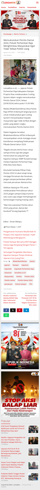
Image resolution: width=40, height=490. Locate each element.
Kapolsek (8, 269)
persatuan (8, 284)
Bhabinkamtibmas (20, 261)
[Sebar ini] (6, 310)
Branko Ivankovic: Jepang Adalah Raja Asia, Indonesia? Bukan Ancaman (10, 298)
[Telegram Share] (26, 310)
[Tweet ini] (13, 310)
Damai (32, 261)
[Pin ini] (19, 310)
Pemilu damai (10, 280)
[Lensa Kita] (11, 2)
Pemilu (19, 276)
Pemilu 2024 (29, 276)
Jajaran (7, 265)
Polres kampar (20, 284)
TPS (30, 284)
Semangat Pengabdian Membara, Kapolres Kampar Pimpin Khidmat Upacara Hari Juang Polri (17, 255)
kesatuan (8, 273)
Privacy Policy (26, 485)
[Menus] (37, 2)
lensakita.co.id (20, 273)
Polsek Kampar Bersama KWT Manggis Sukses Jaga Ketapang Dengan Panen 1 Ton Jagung (20, 245)
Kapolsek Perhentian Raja (24, 269)
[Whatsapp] (6, 315)
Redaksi (3, 487)
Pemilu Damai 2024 (25, 280)
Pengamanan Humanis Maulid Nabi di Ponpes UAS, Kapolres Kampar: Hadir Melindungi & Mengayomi (19, 234)
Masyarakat (9, 276)
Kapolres (25, 265)
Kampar (16, 265)
